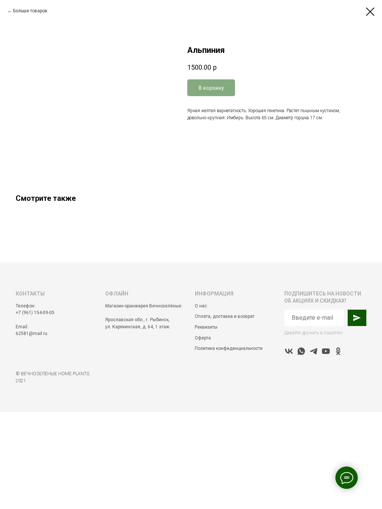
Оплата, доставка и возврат (224, 316)
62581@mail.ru (31, 333)
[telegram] (313, 351)
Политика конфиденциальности (229, 348)
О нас (201, 306)
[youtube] (326, 351)
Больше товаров (30, 10)
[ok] (338, 351)
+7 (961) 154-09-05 (35, 312)
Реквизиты (206, 327)
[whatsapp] (301, 351)
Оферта (203, 338)
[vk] (289, 351)
